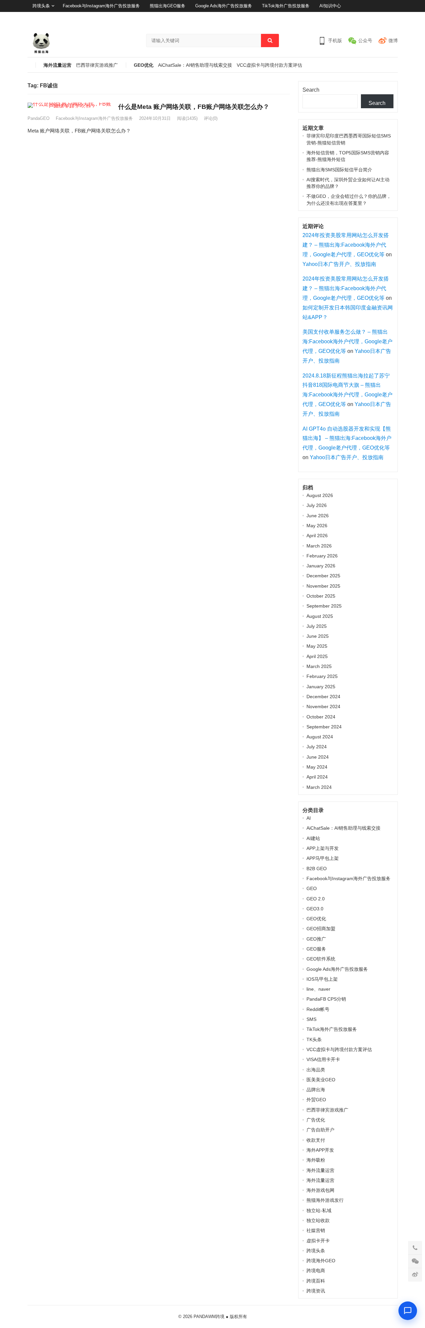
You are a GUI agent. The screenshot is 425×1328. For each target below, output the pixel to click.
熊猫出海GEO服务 (167, 5)
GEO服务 (316, 949)
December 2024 (323, 696)
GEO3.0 (314, 908)
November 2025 (323, 586)
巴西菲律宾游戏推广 (97, 65)
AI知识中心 (330, 5)
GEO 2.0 (315, 898)
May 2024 (316, 767)
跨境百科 (315, 1281)
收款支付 (315, 1140)
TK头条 (314, 1039)
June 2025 (317, 636)
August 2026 (319, 495)
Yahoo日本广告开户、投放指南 (339, 264)
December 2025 (323, 575)
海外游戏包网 (320, 1190)
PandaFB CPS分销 (326, 999)
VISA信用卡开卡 (323, 1059)
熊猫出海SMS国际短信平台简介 (339, 169)
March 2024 (319, 787)
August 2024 (319, 736)
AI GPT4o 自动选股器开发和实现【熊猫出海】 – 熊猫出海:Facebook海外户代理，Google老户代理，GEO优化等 (346, 438)
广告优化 (315, 1119)
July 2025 (316, 626)
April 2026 (317, 535)
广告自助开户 (320, 1129)
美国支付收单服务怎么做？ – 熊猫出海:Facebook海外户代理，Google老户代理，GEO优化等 (347, 341)
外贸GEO (316, 1099)
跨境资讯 (315, 1290)
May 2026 (316, 525)
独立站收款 (318, 1220)
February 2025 (322, 676)
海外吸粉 (315, 1160)
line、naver (318, 989)
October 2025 (320, 596)
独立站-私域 (318, 1210)
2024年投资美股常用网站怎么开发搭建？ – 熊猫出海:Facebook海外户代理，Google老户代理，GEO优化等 (345, 244)
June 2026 (317, 515)
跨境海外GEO (320, 1260)
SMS (311, 1019)
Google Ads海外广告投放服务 (223, 5)
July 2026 (316, 505)
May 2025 (316, 646)
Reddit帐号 (317, 1009)
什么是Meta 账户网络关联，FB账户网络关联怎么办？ (193, 106)
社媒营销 (315, 1230)
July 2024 (316, 746)
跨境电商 (315, 1270)
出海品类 (315, 1069)
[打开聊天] (407, 1310)
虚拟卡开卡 (318, 1240)
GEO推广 (316, 939)
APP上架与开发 (322, 848)
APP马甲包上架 (322, 858)
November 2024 (323, 706)
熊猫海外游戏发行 (325, 1200)
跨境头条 (41, 5)
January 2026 (320, 565)
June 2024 (317, 757)
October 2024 (320, 716)
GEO (311, 888)
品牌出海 (315, 1089)
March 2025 (319, 666)
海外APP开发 (320, 1150)
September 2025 (324, 606)
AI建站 (313, 838)
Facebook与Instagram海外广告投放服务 (101, 5)
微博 (393, 40)
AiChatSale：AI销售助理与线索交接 (195, 65)
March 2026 (319, 545)
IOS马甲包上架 (322, 979)
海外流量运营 (57, 65)
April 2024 (317, 777)
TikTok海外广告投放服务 (285, 5)
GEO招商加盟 (320, 928)
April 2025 (317, 656)
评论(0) (210, 118)
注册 (393, 17)
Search (310, 90)
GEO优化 (143, 65)
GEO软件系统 (320, 958)
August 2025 (319, 616)
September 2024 (324, 726)
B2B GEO (316, 868)
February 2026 (322, 555)
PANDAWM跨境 (209, 1316)
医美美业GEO (320, 1079)
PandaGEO (38, 118)
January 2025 (320, 686)
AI (308, 818)
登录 (376, 17)
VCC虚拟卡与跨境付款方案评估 (269, 65)
